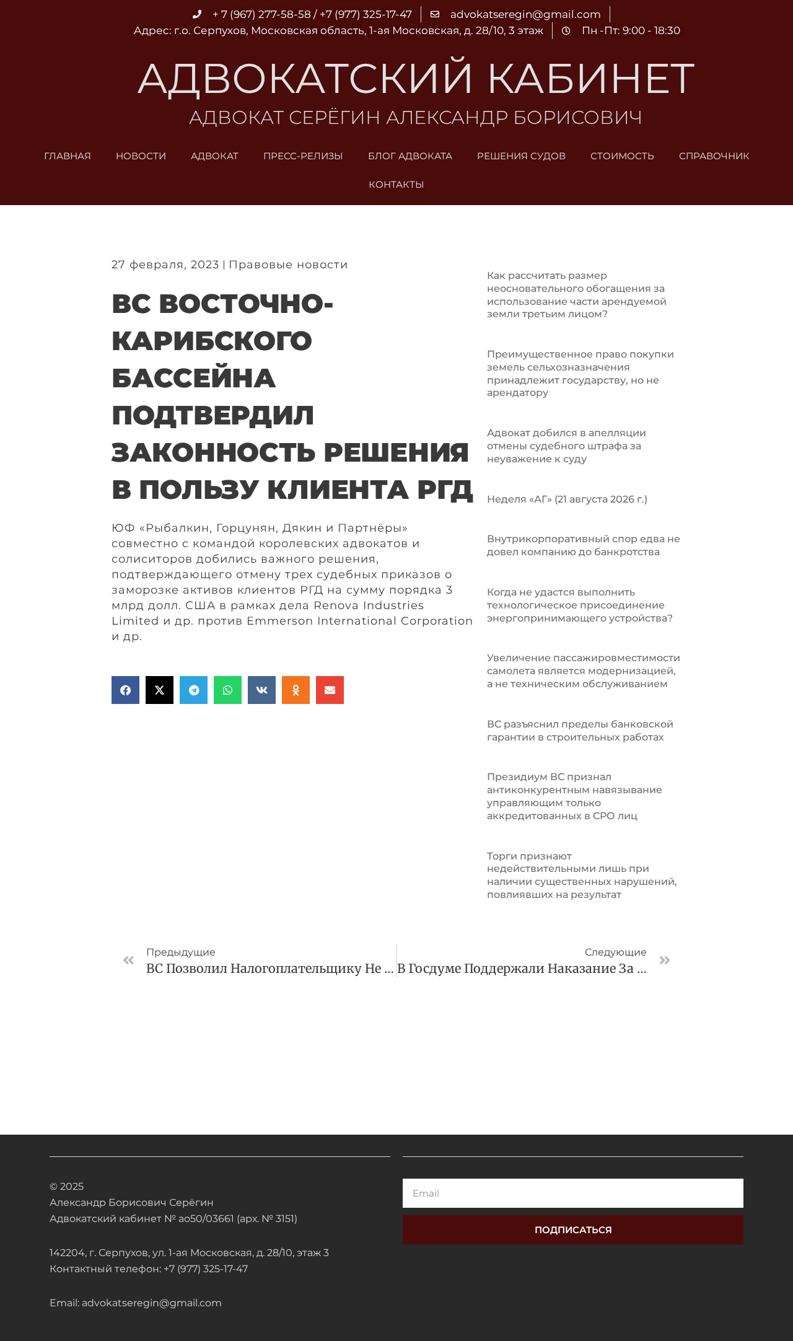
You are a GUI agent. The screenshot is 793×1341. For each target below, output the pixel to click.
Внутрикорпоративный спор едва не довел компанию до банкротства (583, 545)
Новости (141, 156)
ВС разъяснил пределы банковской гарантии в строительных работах (580, 730)
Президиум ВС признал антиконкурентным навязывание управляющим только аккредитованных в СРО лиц (574, 796)
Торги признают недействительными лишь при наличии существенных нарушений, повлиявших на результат (582, 875)
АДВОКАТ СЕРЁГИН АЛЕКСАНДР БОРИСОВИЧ (415, 117)
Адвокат (215, 156)
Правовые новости (288, 264)
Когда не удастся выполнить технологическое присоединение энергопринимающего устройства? (580, 605)
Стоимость (622, 156)
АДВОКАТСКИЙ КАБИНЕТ (415, 78)
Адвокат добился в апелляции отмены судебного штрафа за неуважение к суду (566, 446)
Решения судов (521, 156)
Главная (67, 156)
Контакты (396, 184)
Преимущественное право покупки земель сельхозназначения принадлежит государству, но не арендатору (580, 373)
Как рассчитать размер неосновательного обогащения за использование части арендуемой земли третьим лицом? (577, 295)
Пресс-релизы (303, 156)
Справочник (714, 156)
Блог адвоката (410, 156)
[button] (125, 690)
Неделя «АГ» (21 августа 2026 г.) (567, 499)
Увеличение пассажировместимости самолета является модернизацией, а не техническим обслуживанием (583, 671)
